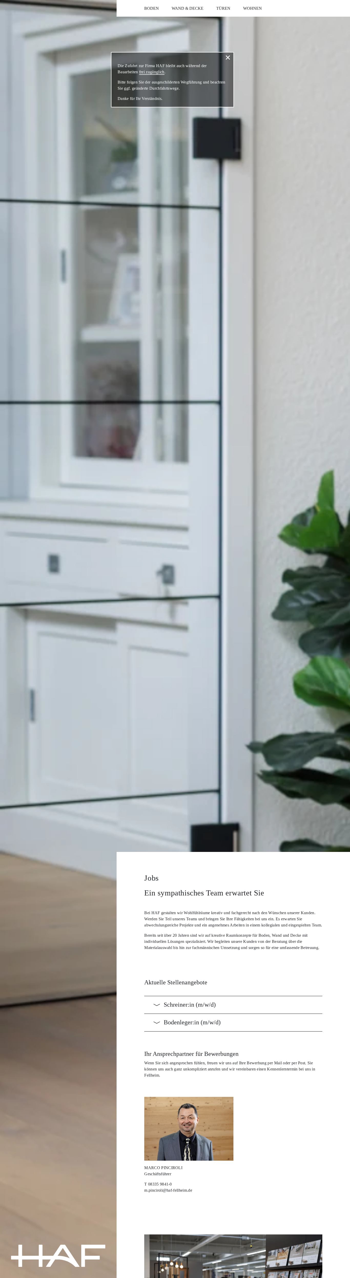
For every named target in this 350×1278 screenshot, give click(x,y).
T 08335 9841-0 (158, 1184)
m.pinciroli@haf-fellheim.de (168, 1190)
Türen (223, 8)
